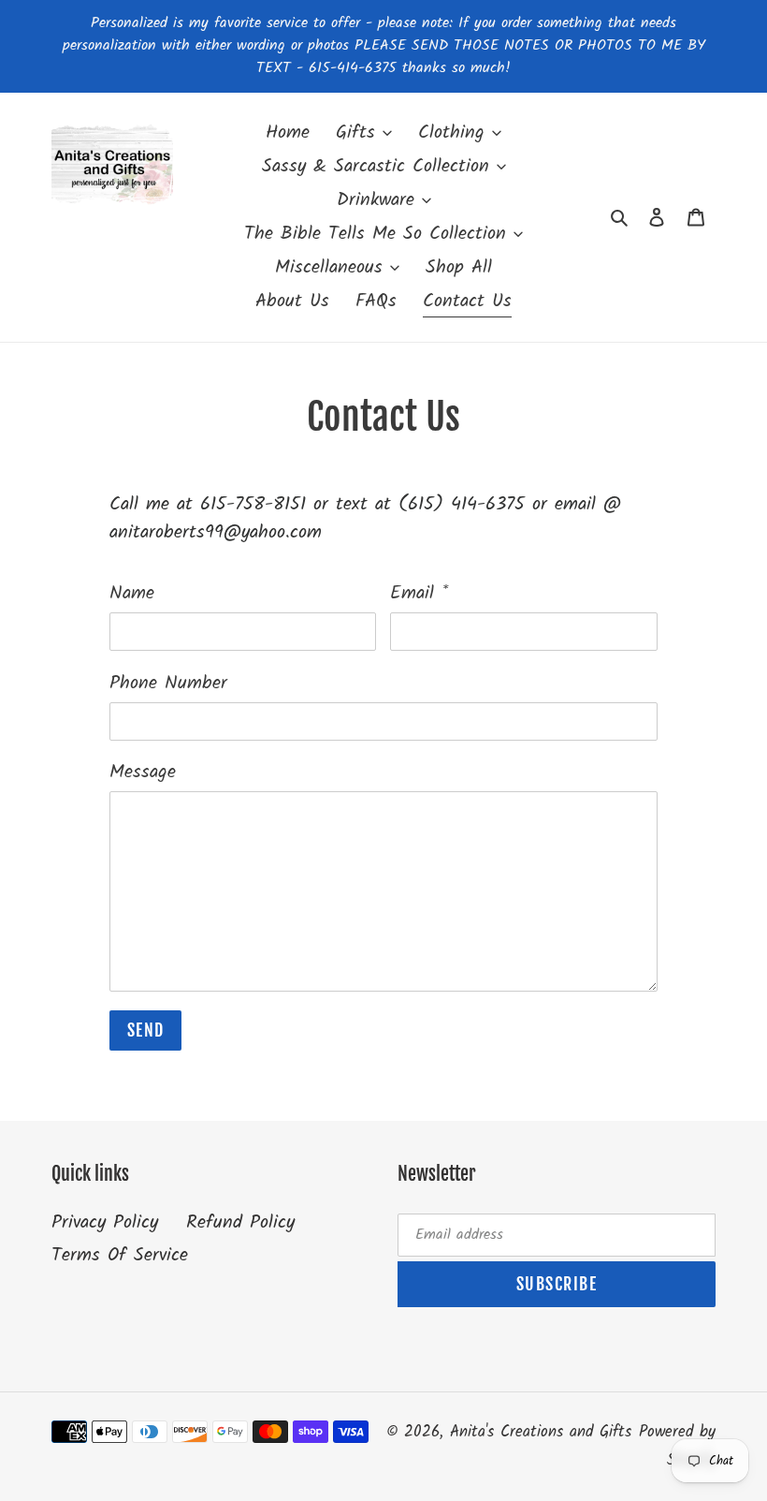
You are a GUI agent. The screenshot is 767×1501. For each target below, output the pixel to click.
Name (131, 594)
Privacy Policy (104, 1223)
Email (419, 594)
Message (142, 772)
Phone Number (168, 684)
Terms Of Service (119, 1256)
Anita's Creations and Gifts (540, 1432)
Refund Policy (240, 1223)
